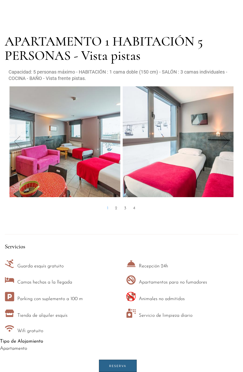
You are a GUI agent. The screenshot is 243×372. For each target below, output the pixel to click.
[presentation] (17, 142)
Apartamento (13, 348)
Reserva (117, 366)
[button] (108, 208)
